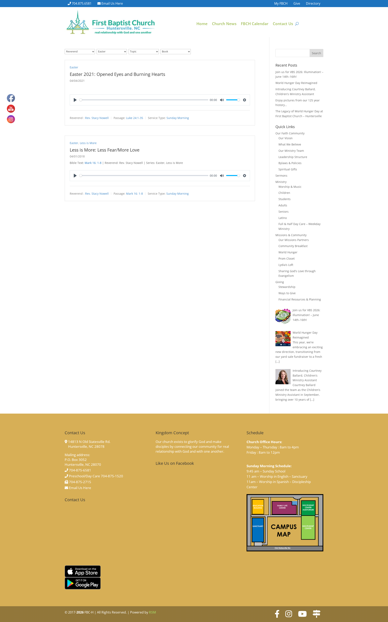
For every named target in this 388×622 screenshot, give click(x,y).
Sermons (281, 175)
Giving (279, 282)
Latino (282, 218)
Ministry (281, 182)
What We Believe (289, 144)
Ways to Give (287, 293)
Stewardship (286, 287)
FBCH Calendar (254, 24)
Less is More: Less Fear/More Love (104, 150)
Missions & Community (291, 235)
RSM (152, 612)
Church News (224, 24)
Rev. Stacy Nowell (97, 118)
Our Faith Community (290, 133)
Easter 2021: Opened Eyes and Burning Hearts (117, 74)
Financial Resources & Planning (299, 299)
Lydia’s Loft (285, 265)
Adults (282, 205)
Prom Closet (286, 258)
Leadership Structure (292, 157)
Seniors (283, 211)
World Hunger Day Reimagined (296, 83)
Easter (74, 67)
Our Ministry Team (291, 151)
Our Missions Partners (293, 240)
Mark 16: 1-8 (93, 163)
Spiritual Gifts (287, 169)
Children (284, 193)
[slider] (143, 100)
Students (284, 199)
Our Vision (285, 138)
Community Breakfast (293, 246)
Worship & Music (290, 187)
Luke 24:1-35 (134, 118)
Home (202, 24)
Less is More (88, 143)
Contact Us (283, 24)
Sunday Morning (178, 118)
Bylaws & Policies (290, 163)
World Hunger (287, 252)
